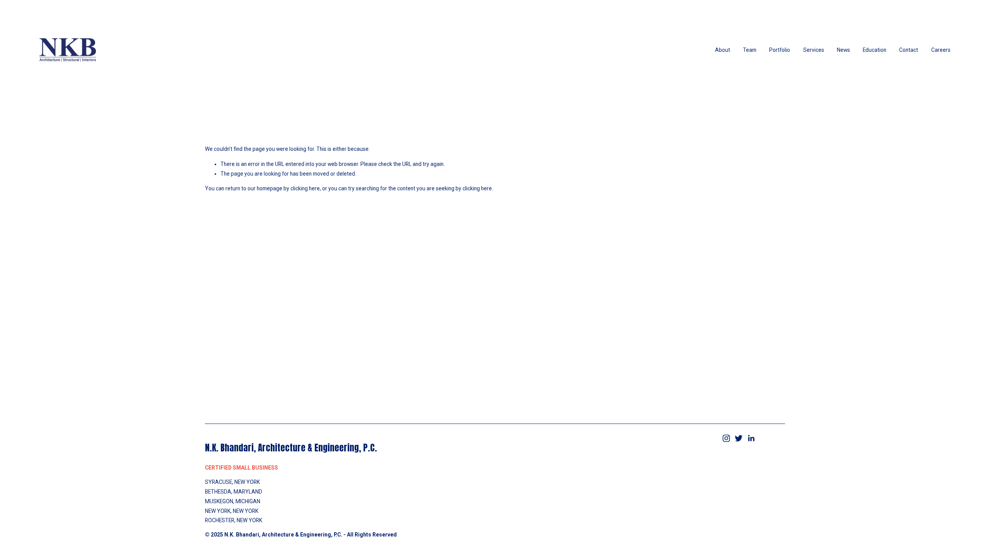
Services (813, 50)
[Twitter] (738, 438)
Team (749, 50)
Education (874, 50)
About (722, 50)
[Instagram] (726, 438)
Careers (941, 50)
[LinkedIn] (751, 438)
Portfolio (779, 50)
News (843, 50)
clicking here (305, 188)
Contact (908, 50)
